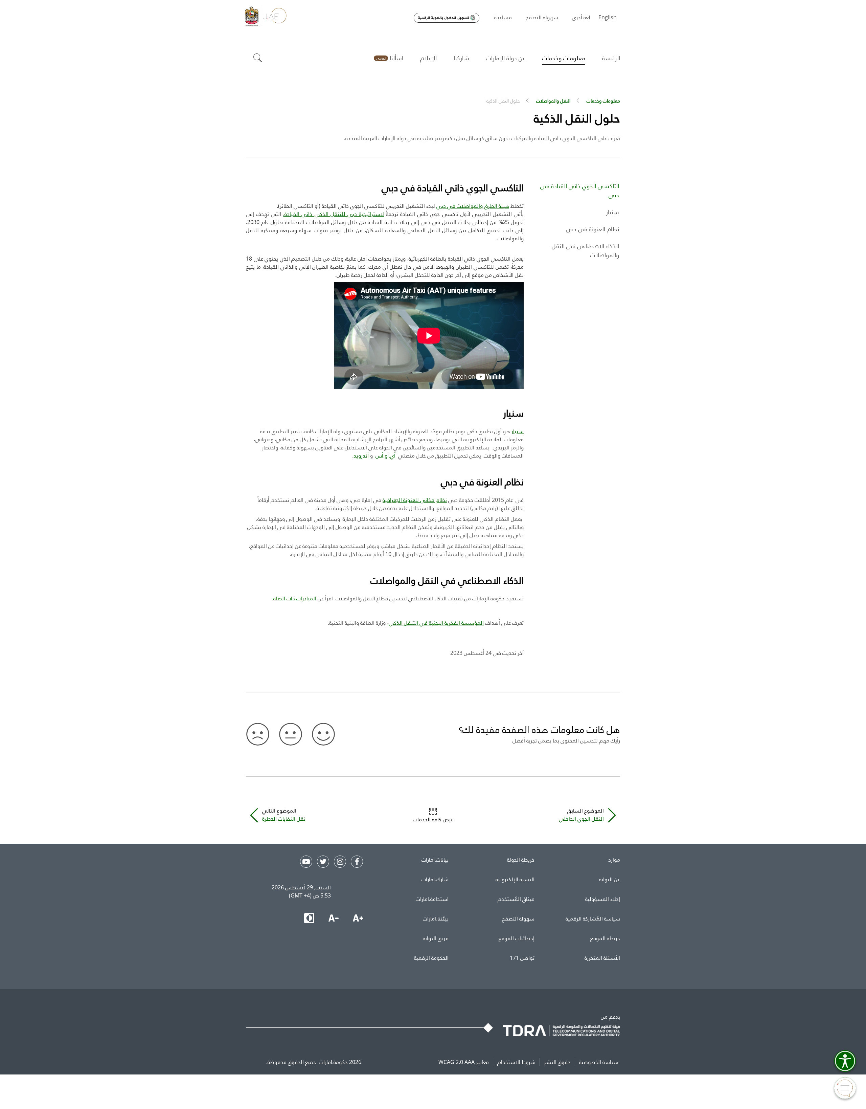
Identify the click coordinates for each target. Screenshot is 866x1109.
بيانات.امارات (435, 859)
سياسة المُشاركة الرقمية (593, 918)
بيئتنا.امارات (436, 918)
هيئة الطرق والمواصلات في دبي (472, 205)
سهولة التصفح (518, 918)
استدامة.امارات (432, 899)
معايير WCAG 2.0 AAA (463, 1062)
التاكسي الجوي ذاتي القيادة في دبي (579, 190)
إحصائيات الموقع (516, 938)
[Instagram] (340, 862)
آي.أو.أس (384, 455)
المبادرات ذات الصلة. (294, 598)
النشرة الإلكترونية (515, 879)
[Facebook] (357, 862)
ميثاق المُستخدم (516, 899)
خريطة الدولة (520, 859)
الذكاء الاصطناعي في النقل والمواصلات (585, 250)
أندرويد (361, 455)
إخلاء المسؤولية (602, 899)
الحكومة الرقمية (431, 957)
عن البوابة (609, 879)
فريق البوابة (436, 938)
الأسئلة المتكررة (602, 957)
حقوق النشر (557, 1062)
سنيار (612, 212)
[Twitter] (323, 862)
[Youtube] (306, 862)
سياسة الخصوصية (598, 1062)
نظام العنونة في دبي (592, 229)
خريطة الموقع (605, 938)
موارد (614, 859)
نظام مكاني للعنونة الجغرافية (415, 500)
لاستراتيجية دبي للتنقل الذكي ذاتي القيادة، (333, 214)
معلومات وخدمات (603, 100)
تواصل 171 (522, 957)
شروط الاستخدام (516, 1062)
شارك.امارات (435, 879)
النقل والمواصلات (553, 100)
